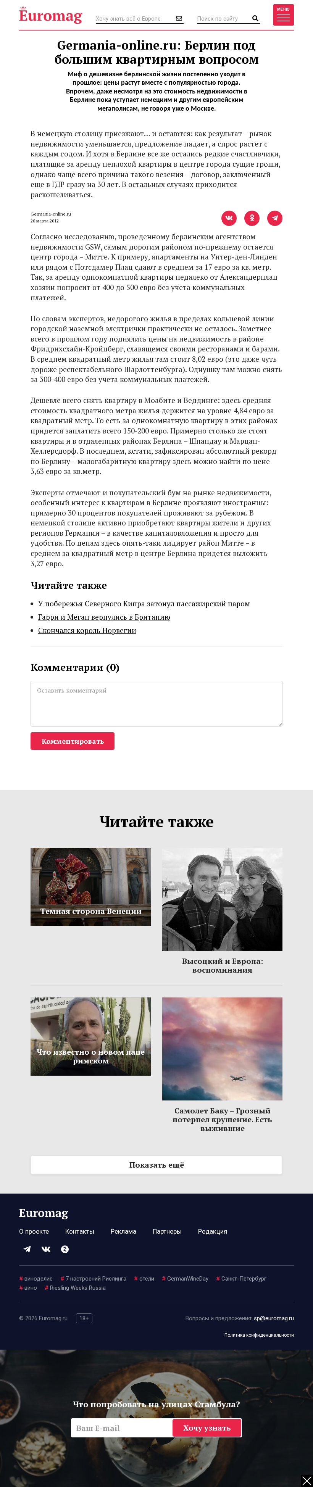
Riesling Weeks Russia (75, 1287)
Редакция (212, 1231)
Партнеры (167, 1231)
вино (28, 1287)
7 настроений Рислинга (93, 1278)
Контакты (79, 1231)
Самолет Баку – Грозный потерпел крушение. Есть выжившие (222, 1119)
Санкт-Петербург (241, 1278)
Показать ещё (156, 1165)
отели (144, 1278)
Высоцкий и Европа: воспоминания (222, 965)
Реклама (123, 1231)
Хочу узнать (207, 1428)
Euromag (50, 15)
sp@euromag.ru (274, 1318)
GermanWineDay (185, 1278)
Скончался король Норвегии (87, 630)
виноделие (36, 1278)
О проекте (34, 1231)
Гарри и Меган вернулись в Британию (104, 617)
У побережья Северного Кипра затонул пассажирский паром (144, 603)
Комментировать (73, 741)
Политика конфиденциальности (259, 1335)
